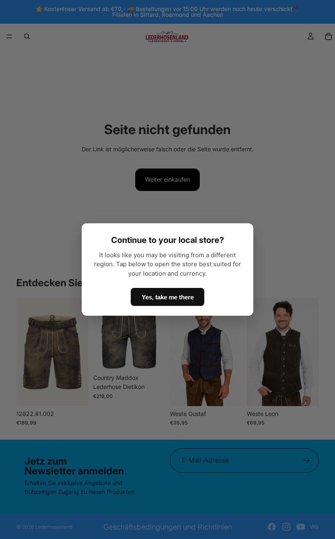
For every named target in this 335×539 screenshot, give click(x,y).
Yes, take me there (168, 297)
